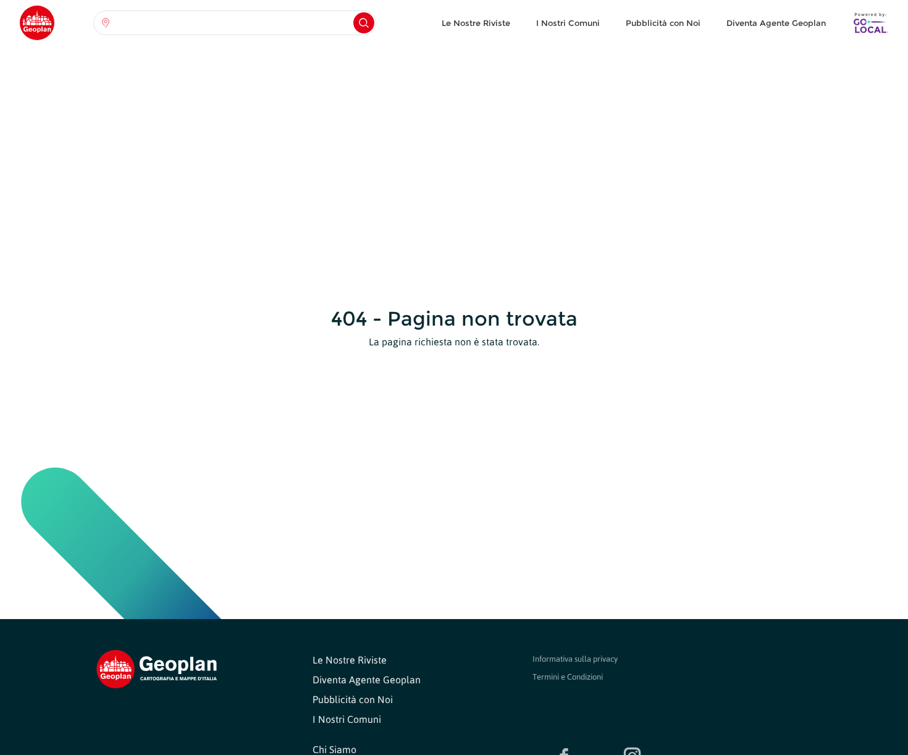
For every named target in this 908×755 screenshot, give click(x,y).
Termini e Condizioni (567, 676)
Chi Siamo (334, 749)
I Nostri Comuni (568, 23)
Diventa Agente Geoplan (776, 23)
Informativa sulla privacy (575, 659)
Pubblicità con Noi (663, 23)
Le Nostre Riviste (476, 23)
